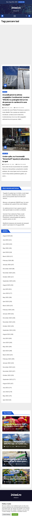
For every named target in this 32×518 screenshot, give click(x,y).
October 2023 (6, 375)
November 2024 (7, 322)
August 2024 (6, 334)
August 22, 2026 (10, 464)
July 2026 (5, 240)
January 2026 (6, 264)
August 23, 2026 (10, 428)
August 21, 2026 (10, 481)
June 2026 (6, 244)
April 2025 (6, 301)
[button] (26, 16)
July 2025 (5, 289)
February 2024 (7, 359)
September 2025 (7, 281)
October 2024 (6, 326)
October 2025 (6, 277)
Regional (6, 439)
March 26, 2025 (8, 107)
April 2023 (6, 400)
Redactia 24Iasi (19, 107)
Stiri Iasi (5, 91)
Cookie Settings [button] (6, 514)
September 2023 (7, 379)
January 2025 (6, 313)
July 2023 (5, 387)
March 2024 (6, 354)
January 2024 (6, 363)
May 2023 (5, 396)
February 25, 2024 (9, 164)
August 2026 (6, 236)
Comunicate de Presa (9, 474)
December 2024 (7, 318)
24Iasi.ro (16, 7)
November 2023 (7, 371)
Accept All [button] (15, 514)
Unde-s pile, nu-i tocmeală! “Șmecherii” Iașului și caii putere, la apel (15, 159)
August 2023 (6, 383)
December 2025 (7, 268)
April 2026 (6, 252)
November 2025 (7, 272)
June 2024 (6, 342)
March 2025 (6, 305)
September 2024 (7, 330)
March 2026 (6, 256)
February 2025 (7, 309)
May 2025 (5, 297)
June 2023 (6, 391)
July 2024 (5, 338)
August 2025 (6, 285)
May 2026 (5, 248)
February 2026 (7, 260)
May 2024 (5, 346)
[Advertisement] (16, 41)
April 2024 (6, 350)
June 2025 (6, 293)
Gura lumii (5, 153)
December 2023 (7, 367)
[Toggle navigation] (15, 16)
